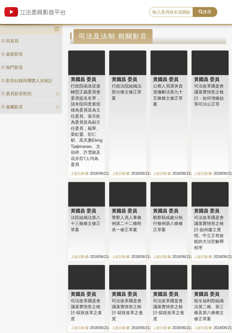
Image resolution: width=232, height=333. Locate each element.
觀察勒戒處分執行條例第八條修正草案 (168, 223)
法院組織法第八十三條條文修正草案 (85, 223)
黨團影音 (14, 106)
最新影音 (14, 54)
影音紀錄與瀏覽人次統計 (29, 80)
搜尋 (207, 11)
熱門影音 (14, 67)
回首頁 (12, 40)
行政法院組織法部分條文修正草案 (126, 92)
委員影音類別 (18, 93)
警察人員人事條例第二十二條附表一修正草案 (126, 223)
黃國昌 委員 (83, 79)
